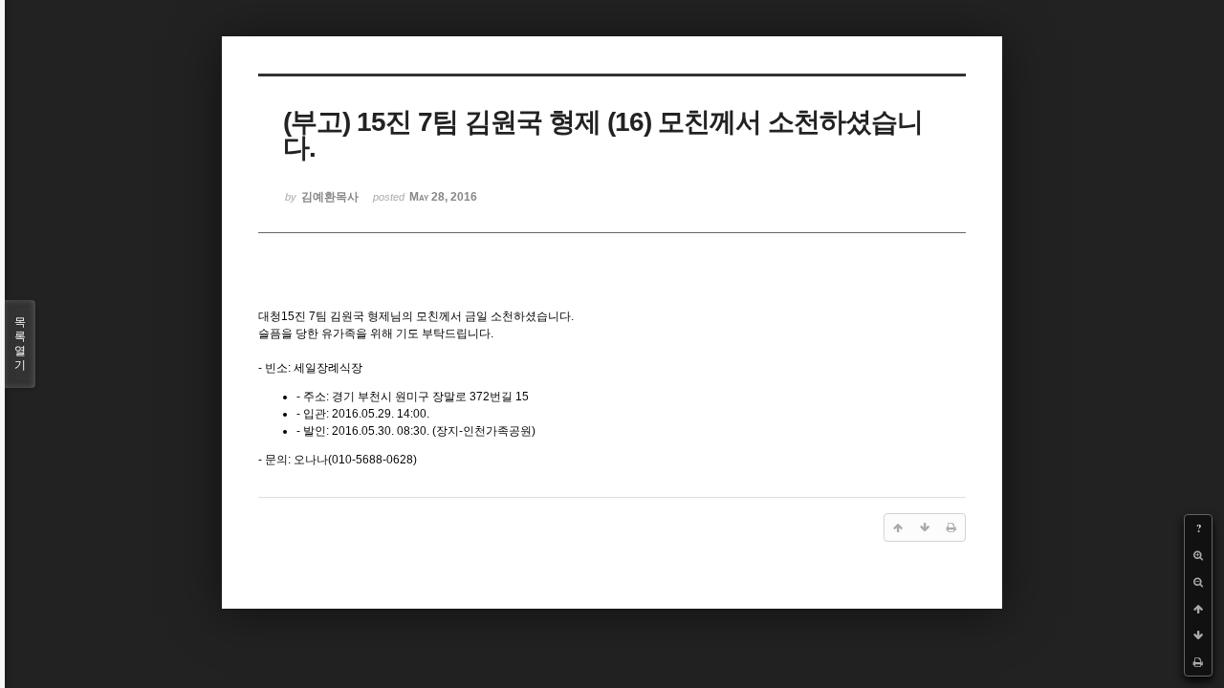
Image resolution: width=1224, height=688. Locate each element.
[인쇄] (1198, 662)
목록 (20, 343)
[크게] (1198, 555)
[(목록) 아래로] (1198, 635)
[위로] (1198, 608)
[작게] (1198, 582)
